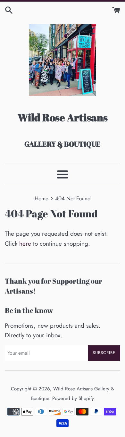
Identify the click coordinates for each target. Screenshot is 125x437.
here (25, 243)
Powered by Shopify (73, 398)
